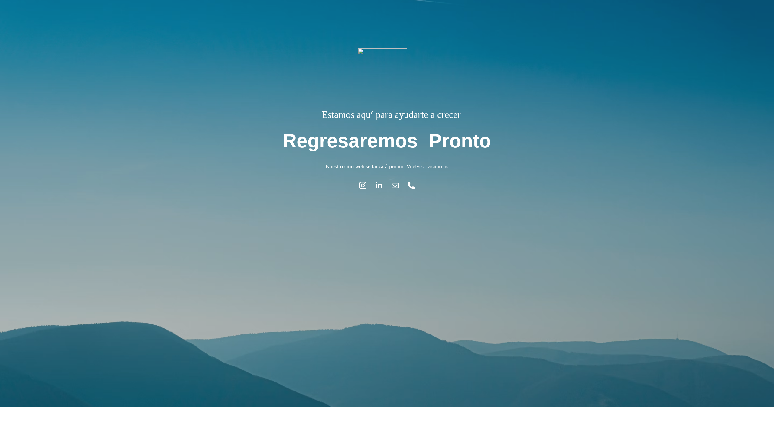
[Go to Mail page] (398, 185)
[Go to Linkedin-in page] (382, 185)
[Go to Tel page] (411, 185)
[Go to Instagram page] (365, 185)
